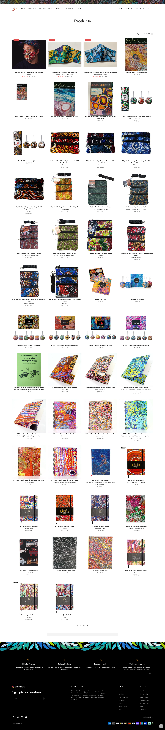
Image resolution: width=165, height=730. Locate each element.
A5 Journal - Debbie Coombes (29, 571)
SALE (79, 9)
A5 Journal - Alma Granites (100, 480)
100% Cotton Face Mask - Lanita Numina (64, 72)
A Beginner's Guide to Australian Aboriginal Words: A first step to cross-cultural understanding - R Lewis (28, 388)
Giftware (57, 9)
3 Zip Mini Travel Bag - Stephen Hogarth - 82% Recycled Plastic (64, 162)
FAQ (141, 706)
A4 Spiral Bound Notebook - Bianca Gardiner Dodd (100, 434)
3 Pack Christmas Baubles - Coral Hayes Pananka (136, 117)
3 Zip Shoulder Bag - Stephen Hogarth (100, 253)
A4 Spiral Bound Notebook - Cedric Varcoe (136, 434)
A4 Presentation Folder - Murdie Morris (29, 434)
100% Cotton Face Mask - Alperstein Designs (29, 72)
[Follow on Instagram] (17, 717)
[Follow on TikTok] (31, 717)
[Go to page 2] (87, 625)
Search (142, 691)
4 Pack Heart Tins (100, 299)
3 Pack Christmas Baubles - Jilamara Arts (29, 161)
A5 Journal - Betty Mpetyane (29, 526)
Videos (120, 703)
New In (23, 9)
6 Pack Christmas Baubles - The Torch (100, 345)
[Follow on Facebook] (13, 717)
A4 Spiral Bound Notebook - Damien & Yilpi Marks (28, 480)
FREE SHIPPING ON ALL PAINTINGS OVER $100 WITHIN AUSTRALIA (56, 2)
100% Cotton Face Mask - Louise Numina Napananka (100, 72)
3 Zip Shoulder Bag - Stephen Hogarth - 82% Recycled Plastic (136, 254)
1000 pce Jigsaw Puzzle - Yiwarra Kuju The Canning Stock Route (100, 118)
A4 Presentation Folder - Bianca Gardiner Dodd (100, 387)
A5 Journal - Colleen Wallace (100, 526)
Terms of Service (145, 700)
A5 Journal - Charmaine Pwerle (64, 526)
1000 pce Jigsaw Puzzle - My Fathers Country (29, 117)
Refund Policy (144, 697)
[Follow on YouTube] (26, 717)
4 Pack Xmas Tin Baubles (136, 299)
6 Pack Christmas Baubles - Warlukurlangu (136, 345)
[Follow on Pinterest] (22, 717)
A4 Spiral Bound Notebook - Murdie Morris (64, 480)
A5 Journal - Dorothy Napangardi (65, 571)
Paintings (31, 9)
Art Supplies (69, 9)
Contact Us (129, 9)
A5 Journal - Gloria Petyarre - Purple (136, 571)
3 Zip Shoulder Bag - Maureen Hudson (100, 207)
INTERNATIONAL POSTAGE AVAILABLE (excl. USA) (14, 2)
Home (120, 691)
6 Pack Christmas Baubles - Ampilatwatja (29, 345)
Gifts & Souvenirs (123, 697)
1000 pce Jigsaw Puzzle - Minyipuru (136, 72)
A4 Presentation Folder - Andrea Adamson (65, 387)
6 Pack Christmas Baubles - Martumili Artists (64, 345)
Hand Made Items (44, 9)
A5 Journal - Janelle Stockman (29, 615)
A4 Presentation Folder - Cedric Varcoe (136, 387)
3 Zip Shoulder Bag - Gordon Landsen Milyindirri (64, 207)
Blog (120, 709)
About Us (119, 9)
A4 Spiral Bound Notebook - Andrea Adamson (65, 434)
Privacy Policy (144, 694)
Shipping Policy (144, 703)
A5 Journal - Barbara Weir (136, 480)
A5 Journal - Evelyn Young (100, 571)
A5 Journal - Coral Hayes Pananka (136, 526)
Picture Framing (123, 706)
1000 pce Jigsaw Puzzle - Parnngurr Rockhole (65, 117)
